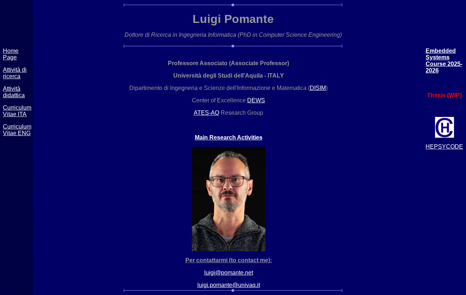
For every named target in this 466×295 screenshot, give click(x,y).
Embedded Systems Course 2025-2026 (444, 61)
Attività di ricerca (15, 73)
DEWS (256, 100)
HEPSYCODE (444, 146)
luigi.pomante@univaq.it (228, 285)
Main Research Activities (228, 137)
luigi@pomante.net (228, 273)
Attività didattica (14, 92)
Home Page (11, 54)
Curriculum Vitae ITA (17, 111)
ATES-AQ (206, 113)
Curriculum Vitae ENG (17, 129)
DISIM (318, 88)
